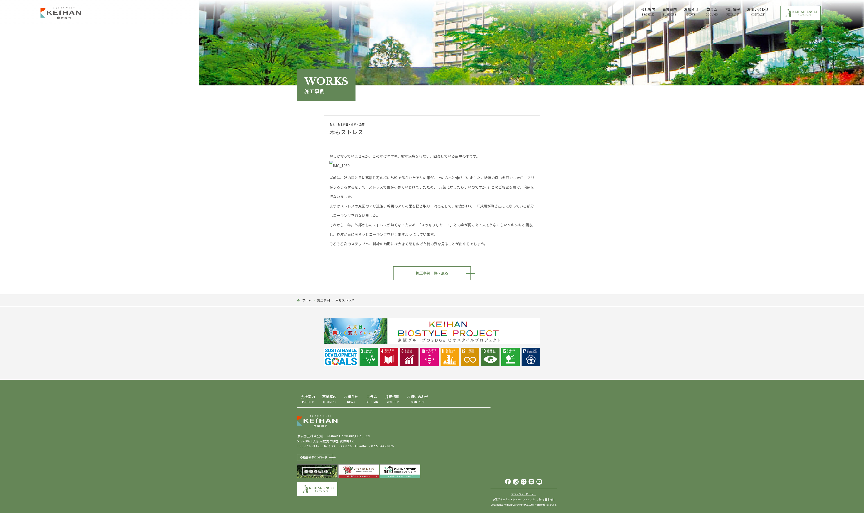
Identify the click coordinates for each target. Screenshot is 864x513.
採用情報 (732, 11)
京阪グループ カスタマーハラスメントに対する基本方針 (524, 499)
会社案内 (648, 11)
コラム (712, 11)
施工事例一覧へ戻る (432, 273)
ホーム (307, 300)
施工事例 (323, 300)
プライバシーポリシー (523, 494)
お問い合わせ (758, 11)
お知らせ (691, 11)
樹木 (332, 124)
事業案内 (669, 11)
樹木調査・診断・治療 (351, 124)
